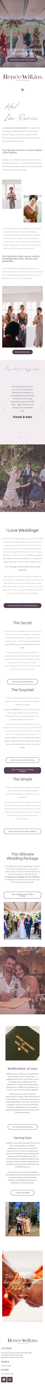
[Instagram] (10, 1379)
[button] (22, 89)
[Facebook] (4, 1379)
